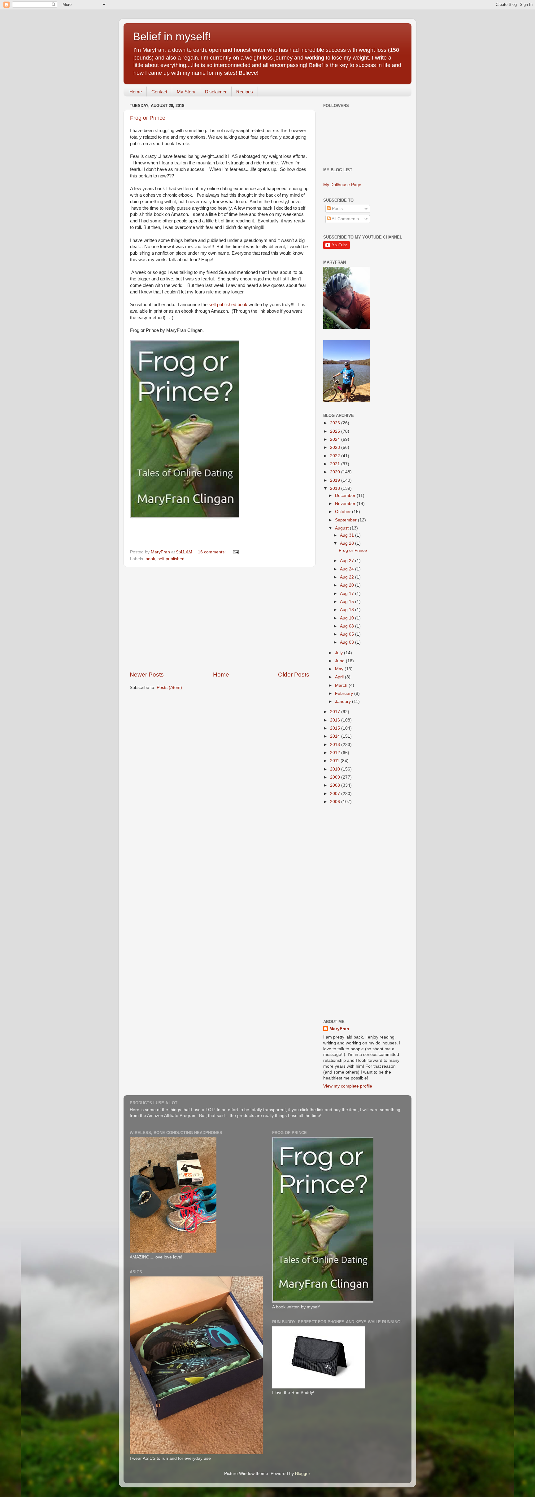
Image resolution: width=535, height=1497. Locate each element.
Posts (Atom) (169, 687)
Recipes (244, 91)
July (339, 652)
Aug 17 (347, 593)
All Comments (345, 219)
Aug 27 (347, 560)
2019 (335, 480)
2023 (335, 447)
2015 (335, 728)
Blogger (302, 1473)
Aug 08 (347, 626)
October (343, 511)
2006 (335, 801)
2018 (335, 488)
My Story (186, 91)
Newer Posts (147, 674)
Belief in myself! (172, 36)
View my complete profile (347, 1086)
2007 (335, 793)
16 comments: (212, 552)
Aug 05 (347, 634)
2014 (335, 736)
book (150, 558)
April (340, 677)
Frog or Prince (147, 118)
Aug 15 (347, 601)
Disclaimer (216, 91)
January (343, 701)
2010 (335, 769)
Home (135, 91)
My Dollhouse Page (342, 184)
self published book (228, 304)
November (346, 503)
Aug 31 (347, 535)
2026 (335, 423)
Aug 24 (347, 569)
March (342, 685)
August (342, 528)
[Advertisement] (219, 618)
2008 (335, 785)
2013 (335, 744)
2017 (335, 711)
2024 (335, 439)
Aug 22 (347, 577)
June (340, 661)
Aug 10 (347, 618)
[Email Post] (235, 552)
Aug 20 (347, 585)
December (346, 495)
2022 (335, 456)
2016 (335, 720)
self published (171, 558)
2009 (335, 777)
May (340, 669)
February (344, 693)
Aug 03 (347, 642)
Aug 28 (347, 543)
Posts (337, 208)
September (346, 520)
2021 (335, 464)
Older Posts (293, 674)
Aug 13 (347, 609)
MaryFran (339, 1028)
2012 (335, 752)
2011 (335, 760)
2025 (335, 431)
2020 (335, 472)
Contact (159, 91)
